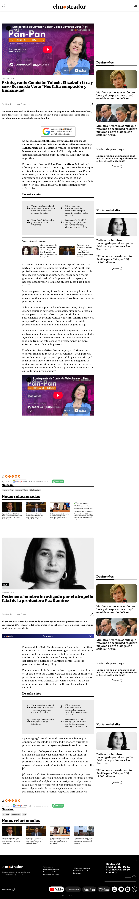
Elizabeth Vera (35, 490)
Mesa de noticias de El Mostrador (17, 104)
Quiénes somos (48, 867)
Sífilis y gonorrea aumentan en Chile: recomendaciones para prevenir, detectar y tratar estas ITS (76, 211)
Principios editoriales (50, 872)
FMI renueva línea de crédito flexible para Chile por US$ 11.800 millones (114, 259)
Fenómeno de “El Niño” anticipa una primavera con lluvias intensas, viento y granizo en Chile (76, 223)
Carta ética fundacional (51, 869)
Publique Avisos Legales (81, 870)
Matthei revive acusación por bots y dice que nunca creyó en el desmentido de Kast (115, 95)
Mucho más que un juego (110, 149)
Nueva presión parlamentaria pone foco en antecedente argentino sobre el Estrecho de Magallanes (116, 158)
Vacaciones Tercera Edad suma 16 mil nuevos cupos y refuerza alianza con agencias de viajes (43, 209)
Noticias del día (108, 210)
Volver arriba (6, 889)
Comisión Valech (21, 490)
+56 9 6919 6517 (7, 875)
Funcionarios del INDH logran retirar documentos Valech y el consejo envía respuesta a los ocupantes (83, 516)
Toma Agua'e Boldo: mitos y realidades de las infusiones (43, 222)
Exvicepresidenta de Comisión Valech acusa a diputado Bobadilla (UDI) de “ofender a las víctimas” (59, 516)
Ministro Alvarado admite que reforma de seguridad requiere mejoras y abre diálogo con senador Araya (116, 130)
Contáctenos (77, 873)
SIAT (24, 814)
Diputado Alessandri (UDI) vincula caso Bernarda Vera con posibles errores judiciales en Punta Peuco (12, 516)
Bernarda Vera (8, 490)
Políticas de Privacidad (51, 874)
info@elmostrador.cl (18, 875)
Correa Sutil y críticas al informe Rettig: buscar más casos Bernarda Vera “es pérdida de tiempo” (85, 251)
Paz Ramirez (15, 814)
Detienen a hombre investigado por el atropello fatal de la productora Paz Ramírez (114, 244)
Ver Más (116, 167)
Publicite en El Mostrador (81, 868)
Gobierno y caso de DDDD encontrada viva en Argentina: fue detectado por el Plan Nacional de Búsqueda (48, 251)
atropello (6, 814)
